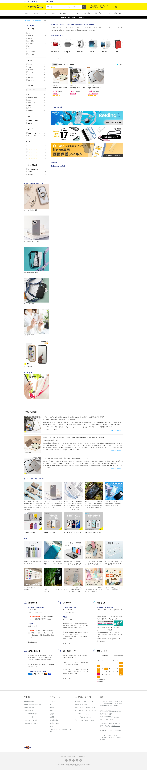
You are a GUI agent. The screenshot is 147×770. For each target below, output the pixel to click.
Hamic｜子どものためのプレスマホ (84, 717)
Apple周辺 (87, 13)
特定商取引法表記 (54, 723)
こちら (112, 610)
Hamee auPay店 (28, 711)
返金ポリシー (53, 726)
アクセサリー (63, 13)
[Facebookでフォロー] (66, 760)
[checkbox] (37, 33)
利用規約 (52, 714)
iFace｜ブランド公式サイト (82, 704)
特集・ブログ (98, 13)
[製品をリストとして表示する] (121, 64)
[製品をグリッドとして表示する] (117, 64)
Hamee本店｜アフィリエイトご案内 (84, 701)
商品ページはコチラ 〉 (117, 430)
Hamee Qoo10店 (28, 717)
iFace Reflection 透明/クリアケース (95, 87)
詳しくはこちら (32, 642)
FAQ (51, 704)
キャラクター (75, 13)
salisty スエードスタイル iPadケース (60, 87)
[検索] (84, 7)
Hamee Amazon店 (29, 707)
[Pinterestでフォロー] (77, 760)
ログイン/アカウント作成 (97, 8)
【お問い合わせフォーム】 (112, 627)
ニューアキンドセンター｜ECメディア (85, 711)
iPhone (26, 13)
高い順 (72, 64)
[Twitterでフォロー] (70, 760)
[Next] (122, 44)
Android (35, 13)
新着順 (60, 64)
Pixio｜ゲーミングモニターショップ (84, 720)
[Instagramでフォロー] (73, 760)
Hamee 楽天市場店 (29, 701)
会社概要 (52, 717)
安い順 (66, 64)
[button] (56, 95)
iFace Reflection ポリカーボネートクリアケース (78, 87)
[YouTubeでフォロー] (80, 760)
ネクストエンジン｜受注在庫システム (85, 707)
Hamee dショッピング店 (30, 720)
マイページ (53, 711)
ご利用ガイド (53, 701)
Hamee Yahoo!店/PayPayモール (32, 704)
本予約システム (115, 617)
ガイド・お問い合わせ (115, 13)
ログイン (52, 707)
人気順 (55, 64)
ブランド (53, 13)
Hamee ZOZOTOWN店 (30, 714)
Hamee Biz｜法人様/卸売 (31, 723)
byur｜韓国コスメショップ (82, 714)
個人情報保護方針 (54, 720)
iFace (44, 13)
